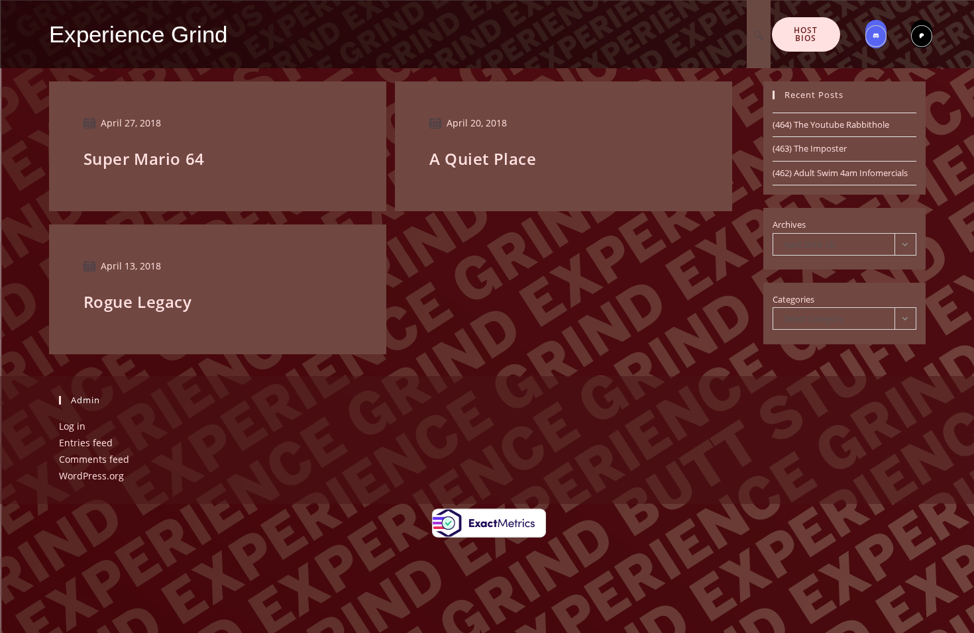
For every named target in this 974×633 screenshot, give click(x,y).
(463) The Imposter (810, 148)
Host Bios (806, 34)
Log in (72, 426)
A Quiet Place (483, 159)
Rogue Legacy (137, 302)
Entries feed (86, 442)
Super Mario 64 (144, 159)
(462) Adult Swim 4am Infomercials (840, 173)
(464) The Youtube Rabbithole (831, 124)
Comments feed (94, 459)
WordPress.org (91, 475)
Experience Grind (138, 34)
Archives (789, 224)
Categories (793, 299)
